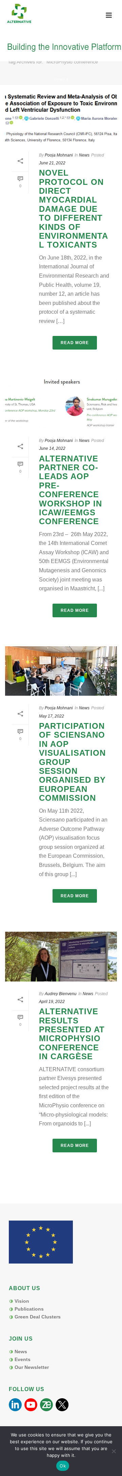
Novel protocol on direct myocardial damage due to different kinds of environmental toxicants (73, 208)
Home (59, 80)
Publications (29, 1309)
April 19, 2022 (52, 1001)
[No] (113, 1451)
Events (22, 1359)
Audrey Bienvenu (61, 993)
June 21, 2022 (52, 163)
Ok (63, 1465)
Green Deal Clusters (38, 1316)
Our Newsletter (32, 1367)
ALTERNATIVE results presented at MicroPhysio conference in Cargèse (72, 1034)
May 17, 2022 (51, 716)
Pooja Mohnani (59, 155)
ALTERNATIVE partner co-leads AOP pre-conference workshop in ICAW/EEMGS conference (70, 490)
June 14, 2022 (52, 448)
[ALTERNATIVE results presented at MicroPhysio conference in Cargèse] (61, 956)
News (84, 155)
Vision (22, 1301)
